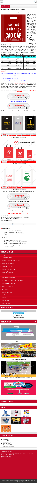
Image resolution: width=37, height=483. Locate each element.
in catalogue (6, 289)
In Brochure (5, 300)
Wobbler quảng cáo (18, 394)
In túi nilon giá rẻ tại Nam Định (10, 232)
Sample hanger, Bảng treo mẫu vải (18, 339)
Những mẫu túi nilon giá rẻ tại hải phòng (12, 241)
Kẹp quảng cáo (6, 255)
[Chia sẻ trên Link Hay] (18, 224)
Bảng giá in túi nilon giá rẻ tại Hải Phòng (12, 243)
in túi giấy (5, 298)
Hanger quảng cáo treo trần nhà (18, 357)
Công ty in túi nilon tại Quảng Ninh (11, 234)
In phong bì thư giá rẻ (8, 278)
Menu (5, 1)
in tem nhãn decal (7, 272)
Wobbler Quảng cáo (8, 263)
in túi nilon (6, 246)
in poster (4, 275)
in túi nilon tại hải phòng (9, 245)
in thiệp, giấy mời (7, 292)
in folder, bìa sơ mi (7, 286)
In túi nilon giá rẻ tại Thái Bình (10, 230)
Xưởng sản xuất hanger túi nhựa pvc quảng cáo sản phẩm (18, 376)
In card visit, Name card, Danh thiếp (12, 280)
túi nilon (14, 86)
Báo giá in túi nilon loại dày (9, 240)
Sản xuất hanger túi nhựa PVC (11, 260)
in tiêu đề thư (6, 295)
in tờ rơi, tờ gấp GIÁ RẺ (8, 283)
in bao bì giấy (6, 303)
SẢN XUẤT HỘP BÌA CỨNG (8, 269)
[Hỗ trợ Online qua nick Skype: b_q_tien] (18, 314)
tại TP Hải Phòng (21, 86)
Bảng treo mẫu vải (7, 258)
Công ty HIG (27, 480)
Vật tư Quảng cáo (7, 266)
